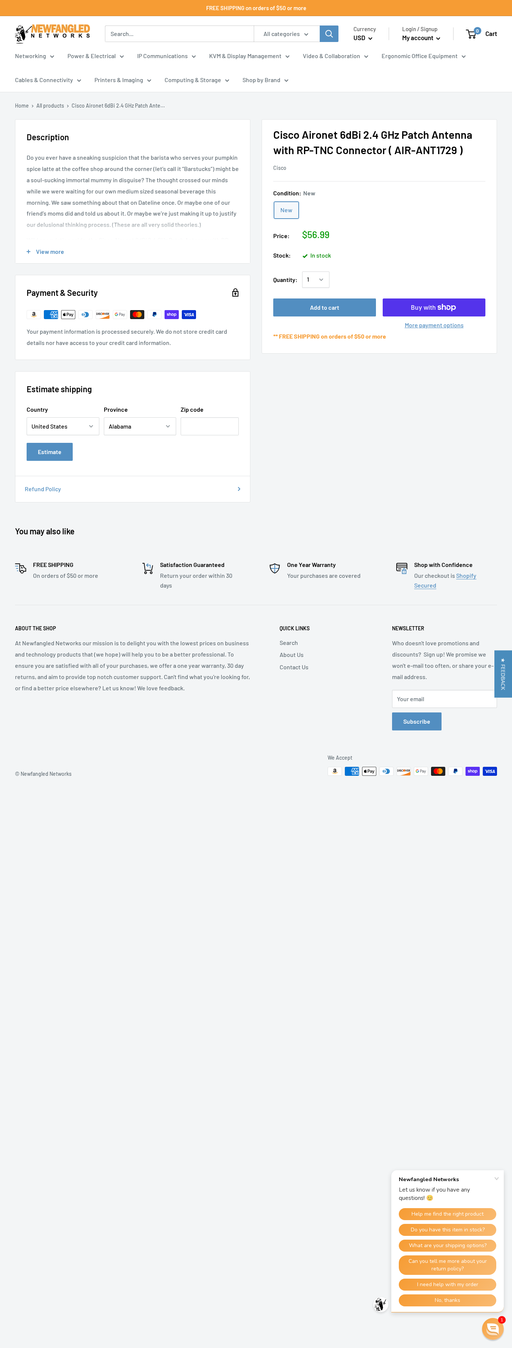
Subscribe (416, 721)
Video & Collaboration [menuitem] (331, 55)
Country (37, 409)
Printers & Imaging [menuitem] (118, 79)
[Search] (329, 33)
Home (22, 105)
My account (418, 37)
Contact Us (294, 666)
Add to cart (324, 307)
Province (116, 409)
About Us (292, 654)
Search (289, 642)
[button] (503, 674)
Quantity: (285, 279)
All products (50, 105)
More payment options (434, 324)
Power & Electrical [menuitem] (91, 55)
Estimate (49, 451)
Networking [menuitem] (30, 55)
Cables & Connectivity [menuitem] (44, 79)
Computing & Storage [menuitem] (193, 79)
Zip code (192, 409)
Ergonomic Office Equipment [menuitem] (420, 55)
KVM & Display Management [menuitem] (245, 55)
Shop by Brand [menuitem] (261, 79)
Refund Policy (43, 488)
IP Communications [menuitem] (162, 55)
